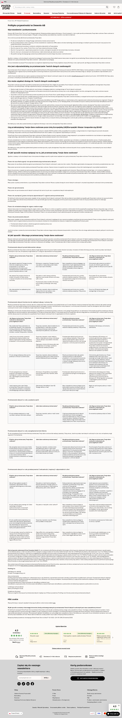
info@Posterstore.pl (77, 76)
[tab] (114, 7)
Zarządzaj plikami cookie (94, 702)
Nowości (16, 698)
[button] (118, 706)
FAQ (88, 698)
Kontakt (89, 695)
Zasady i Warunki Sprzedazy (40, 707)
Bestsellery (17, 695)
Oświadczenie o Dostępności (61, 700)
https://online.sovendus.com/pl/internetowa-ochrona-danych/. (38, 565)
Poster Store (11, 21)
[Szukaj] (107, 7)
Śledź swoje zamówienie (94, 693)
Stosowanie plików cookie (57, 707)
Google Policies (96, 116)
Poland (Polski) (15, 713)
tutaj (54, 603)
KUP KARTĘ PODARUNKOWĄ (89, 678)
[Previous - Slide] (26, 637)
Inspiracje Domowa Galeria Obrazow (25, 700)
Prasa (54, 695)
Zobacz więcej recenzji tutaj (61, 648)
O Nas (54, 693)
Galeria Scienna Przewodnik (22, 693)
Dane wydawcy (71, 707)
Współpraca (56, 698)
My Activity (77, 114)
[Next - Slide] (112, 637)
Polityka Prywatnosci (23, 21)
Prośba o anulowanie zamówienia (97, 700)
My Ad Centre (85, 114)
